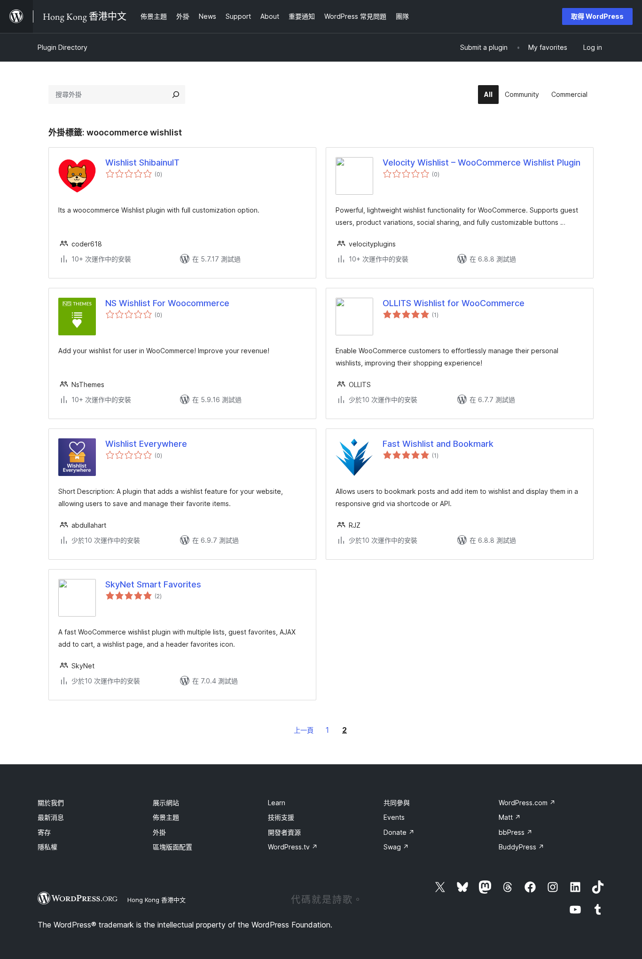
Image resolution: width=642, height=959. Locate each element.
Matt (510, 817)
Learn (276, 803)
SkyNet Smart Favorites (153, 584)
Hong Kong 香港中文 (156, 900)
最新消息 (51, 817)
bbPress (515, 832)
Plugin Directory (62, 47)
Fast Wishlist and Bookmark (438, 444)
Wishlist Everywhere (146, 444)
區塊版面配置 (172, 847)
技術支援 (281, 817)
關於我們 (51, 803)
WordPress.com (527, 803)
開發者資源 (284, 832)
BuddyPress (521, 847)
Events (394, 817)
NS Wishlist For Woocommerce (167, 303)
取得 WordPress (597, 16)
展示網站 (166, 803)
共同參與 (397, 803)
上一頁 (303, 730)
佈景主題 (166, 817)
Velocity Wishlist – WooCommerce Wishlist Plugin (481, 162)
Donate (399, 832)
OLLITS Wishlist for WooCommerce (454, 303)
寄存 (44, 832)
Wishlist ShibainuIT (142, 162)
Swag (396, 847)
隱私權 (47, 847)
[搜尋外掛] (175, 94)
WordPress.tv (293, 847)
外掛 (159, 832)
